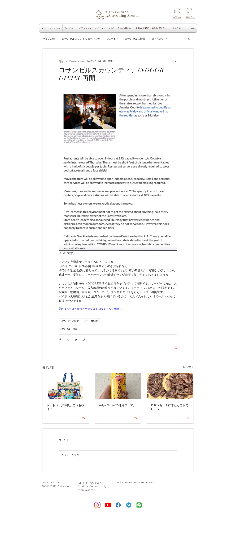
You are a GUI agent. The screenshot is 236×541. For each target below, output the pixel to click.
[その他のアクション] (175, 61)
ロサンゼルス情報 (135, 39)
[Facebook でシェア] (60, 339)
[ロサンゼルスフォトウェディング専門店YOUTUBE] (108, 505)
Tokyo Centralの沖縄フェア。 (117, 405)
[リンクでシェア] (83, 339)
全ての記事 (49, 39)
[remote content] (118, 309)
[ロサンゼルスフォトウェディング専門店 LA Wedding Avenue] (139, 505)
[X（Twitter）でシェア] (68, 339)
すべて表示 (187, 367)
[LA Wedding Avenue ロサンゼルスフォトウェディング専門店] (97, 505)
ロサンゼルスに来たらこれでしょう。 (169, 407)
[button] (189, 39)
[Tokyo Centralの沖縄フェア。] (118, 386)
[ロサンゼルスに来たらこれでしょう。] (170, 386)
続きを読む (158, 39)
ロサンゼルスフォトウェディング (81, 39)
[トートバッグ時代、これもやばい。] (66, 386)
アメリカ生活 (91, 320)
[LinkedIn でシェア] (75, 339)
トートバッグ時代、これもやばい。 (65, 407)
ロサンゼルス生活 (70, 320)
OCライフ (112, 39)
